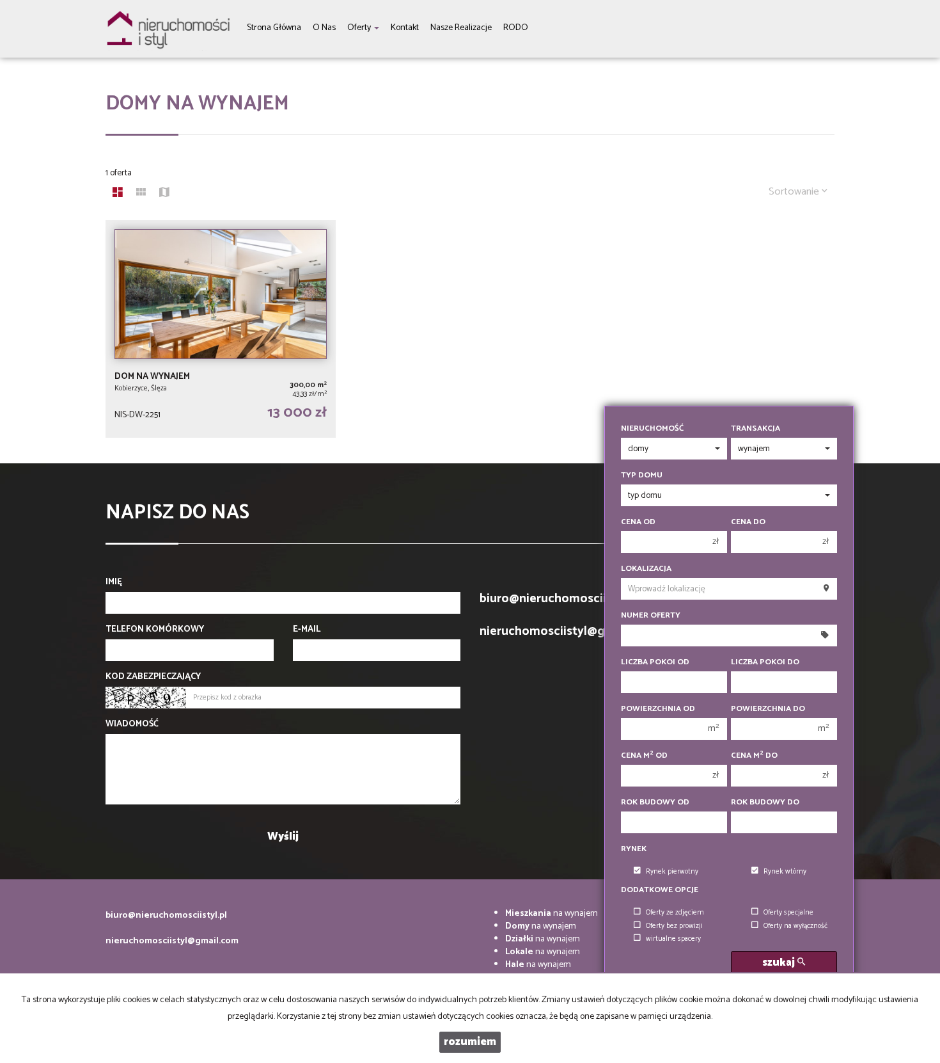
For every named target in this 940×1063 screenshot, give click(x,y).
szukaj (779, 962)
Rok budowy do (765, 802)
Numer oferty (650, 615)
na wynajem (551, 913)
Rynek (633, 849)
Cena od (638, 522)
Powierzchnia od (658, 709)
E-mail (306, 629)
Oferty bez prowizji (674, 926)
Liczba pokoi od (655, 662)
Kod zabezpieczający (153, 677)
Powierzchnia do (768, 709)
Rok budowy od (655, 802)
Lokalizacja (646, 569)
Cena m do (754, 756)
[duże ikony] (118, 194)
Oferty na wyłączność (795, 926)
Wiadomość (132, 724)
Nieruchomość (652, 429)
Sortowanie (795, 191)
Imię (114, 582)
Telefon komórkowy (155, 629)
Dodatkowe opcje (659, 890)
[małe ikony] (141, 194)
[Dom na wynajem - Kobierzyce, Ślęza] (221, 329)
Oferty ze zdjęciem (675, 912)
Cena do (748, 522)
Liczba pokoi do (765, 662)
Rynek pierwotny (672, 871)
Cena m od (644, 756)
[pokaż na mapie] (164, 194)
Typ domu (641, 475)
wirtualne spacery (673, 939)
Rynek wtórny (785, 871)
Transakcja (755, 429)
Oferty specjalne (788, 912)
